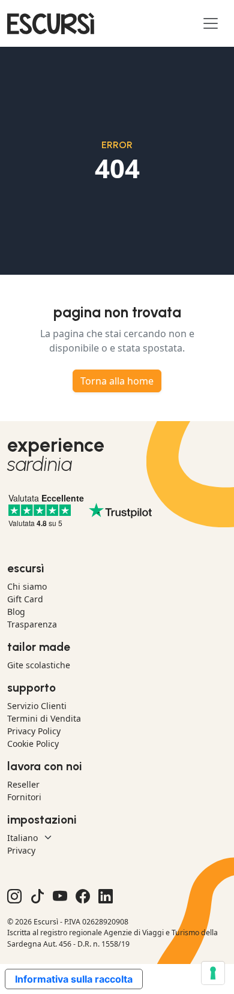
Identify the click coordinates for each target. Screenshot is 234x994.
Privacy (21, 850)
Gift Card (25, 599)
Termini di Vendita (44, 718)
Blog (16, 611)
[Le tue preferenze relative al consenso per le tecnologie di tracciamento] (213, 973)
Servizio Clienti (37, 705)
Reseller (23, 784)
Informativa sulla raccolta (74, 979)
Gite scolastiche (38, 665)
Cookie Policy (33, 743)
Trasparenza (32, 624)
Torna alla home (117, 381)
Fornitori (24, 797)
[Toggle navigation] (210, 23)
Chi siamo (27, 586)
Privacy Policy (34, 731)
